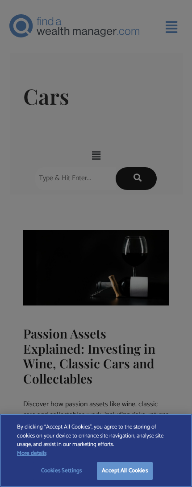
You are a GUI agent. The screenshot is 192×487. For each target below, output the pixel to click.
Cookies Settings (61, 470)
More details (31, 453)
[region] (96, 450)
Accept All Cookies (124, 470)
